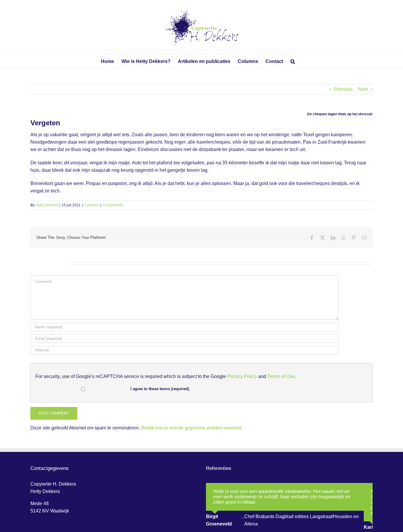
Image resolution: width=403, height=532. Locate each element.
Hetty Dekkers (46, 205)
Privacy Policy (242, 376)
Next (363, 89)
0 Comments (113, 205)
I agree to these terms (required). (160, 389)
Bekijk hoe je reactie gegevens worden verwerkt (191, 427)
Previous (343, 89)
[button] (293, 61)
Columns (91, 205)
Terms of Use (281, 376)
